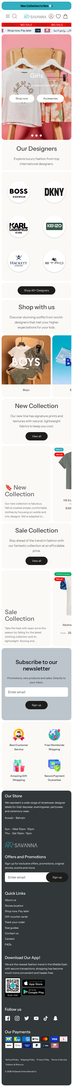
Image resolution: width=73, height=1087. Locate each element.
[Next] (66, 6)
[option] (36, 87)
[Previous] (7, 6)
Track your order (15, 922)
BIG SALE (13, 24)
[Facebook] (7, 1018)
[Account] (51, 16)
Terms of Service (59, 1059)
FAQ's (8, 944)
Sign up (36, 705)
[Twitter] (26, 1018)
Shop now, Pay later (20, 30)
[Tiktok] (45, 1018)
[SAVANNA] (35, 16)
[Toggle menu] (7, 16)
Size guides (11, 927)
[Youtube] (36, 1018)
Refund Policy (12, 1059)
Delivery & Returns (15, 1064)
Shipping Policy (28, 1059)
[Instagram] (17, 1018)
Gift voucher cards (16, 916)
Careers (9, 938)
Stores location (14, 905)
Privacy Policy (43, 1059)
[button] (32, 135)
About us (10, 900)
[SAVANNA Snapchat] (55, 1018)
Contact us (11, 933)
